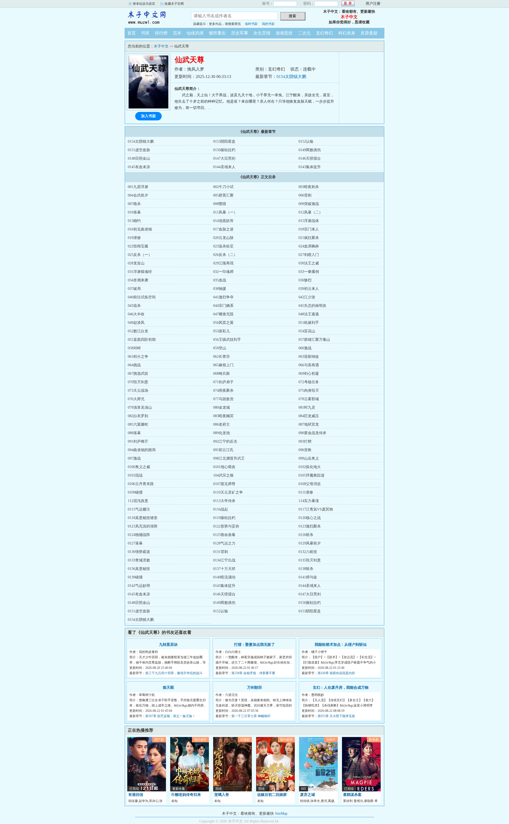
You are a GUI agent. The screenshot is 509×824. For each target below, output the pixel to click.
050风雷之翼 (223, 323)
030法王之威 (309, 263)
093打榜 (305, 441)
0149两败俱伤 (310, 150)
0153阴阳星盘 (224, 141)
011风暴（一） (225, 212)
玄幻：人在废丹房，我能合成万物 (340, 688)
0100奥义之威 (139, 467)
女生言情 (261, 33)
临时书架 (251, 24)
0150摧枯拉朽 (224, 150)
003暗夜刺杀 (309, 187)
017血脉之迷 (223, 229)
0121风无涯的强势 (142, 526)
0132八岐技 (308, 552)
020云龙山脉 (223, 238)
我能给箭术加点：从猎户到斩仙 (341, 645)
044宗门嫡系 (223, 306)
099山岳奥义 (309, 458)
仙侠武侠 (195, 33)
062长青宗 (221, 357)
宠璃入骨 (221, 795)
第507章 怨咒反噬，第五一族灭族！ (170, 716)
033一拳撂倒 (309, 272)
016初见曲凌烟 (140, 229)
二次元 (304, 33)
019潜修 (134, 238)
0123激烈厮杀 (310, 526)
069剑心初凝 (309, 374)
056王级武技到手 (227, 340)
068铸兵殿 (221, 374)
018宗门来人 (309, 229)
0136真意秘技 (139, 569)
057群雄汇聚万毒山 (314, 340)
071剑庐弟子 (223, 382)
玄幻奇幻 (324, 33)
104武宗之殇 (223, 475)
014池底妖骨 (223, 221)
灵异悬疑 (369, 33)
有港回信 (135, 795)
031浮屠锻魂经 (140, 272)
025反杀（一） (140, 255)
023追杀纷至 (223, 246)
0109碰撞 (135, 492)
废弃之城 (307, 795)
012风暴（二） (311, 212)
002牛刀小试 (223, 187)
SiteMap (281, 814)
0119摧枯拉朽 (224, 518)
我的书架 (268, 24)
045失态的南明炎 (312, 306)
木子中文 (154, 17)
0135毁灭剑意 (310, 560)
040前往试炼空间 (142, 297)
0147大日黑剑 (224, 158)
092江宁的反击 (225, 441)
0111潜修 (306, 492)
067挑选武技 (138, 374)
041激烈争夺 (223, 297)
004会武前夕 (138, 195)
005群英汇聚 (223, 195)
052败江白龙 (138, 331)
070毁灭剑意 (138, 382)
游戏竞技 (284, 33)
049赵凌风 (136, 323)
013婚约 (134, 221)
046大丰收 (136, 314)
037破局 (134, 289)
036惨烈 (305, 280)
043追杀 (134, 306)
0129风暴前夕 (310, 543)
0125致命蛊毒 (224, 535)
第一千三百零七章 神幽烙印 (250, 716)
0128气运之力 (224, 543)
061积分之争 (138, 357)
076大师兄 (136, 399)
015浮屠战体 (309, 221)
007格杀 (134, 204)
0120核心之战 (310, 518)
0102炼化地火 (310, 467)
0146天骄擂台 (310, 158)
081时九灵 (307, 407)
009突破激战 (309, 204)
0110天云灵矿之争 (228, 492)
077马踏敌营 (223, 399)
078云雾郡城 (309, 399)
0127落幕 (135, 543)
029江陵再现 (223, 263)
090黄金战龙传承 (312, 433)
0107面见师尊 (224, 484)
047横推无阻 (223, 314)
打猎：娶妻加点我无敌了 (254, 645)
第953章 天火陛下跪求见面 (336, 716)
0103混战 (135, 475)
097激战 (134, 458)
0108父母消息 (310, 484)
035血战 (219, 280)
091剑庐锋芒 (138, 441)
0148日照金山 (139, 158)
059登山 (219, 348)
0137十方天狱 (224, 569)
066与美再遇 (309, 365)
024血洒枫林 (309, 246)
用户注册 (373, 4)
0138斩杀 (306, 569)
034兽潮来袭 (138, 280)
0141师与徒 (308, 577)
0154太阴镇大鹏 (291, 76)
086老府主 (221, 424)
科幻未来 (346, 33)
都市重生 (217, 33)
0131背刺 (220, 552)
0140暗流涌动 (224, 577)
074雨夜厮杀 (223, 391)
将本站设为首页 (144, 4)
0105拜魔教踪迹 (311, 475)
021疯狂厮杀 (309, 238)
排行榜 (161, 33)
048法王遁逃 (309, 314)
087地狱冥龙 (309, 424)
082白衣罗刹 (138, 416)
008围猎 (219, 204)
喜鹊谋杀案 (352, 795)
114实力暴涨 (309, 501)
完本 (177, 33)
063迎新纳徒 (309, 357)
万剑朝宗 (254, 688)
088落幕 (134, 433)
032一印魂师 (223, 272)
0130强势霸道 (139, 552)
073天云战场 (138, 391)
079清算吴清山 (140, 407)
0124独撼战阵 (139, 535)
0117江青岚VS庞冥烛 (316, 509)
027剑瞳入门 (309, 255)
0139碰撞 (135, 577)
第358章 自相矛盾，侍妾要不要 (253, 673)
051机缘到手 (309, 323)
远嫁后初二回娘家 (272, 795)
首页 (131, 33)
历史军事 (239, 33)
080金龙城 (221, 407)
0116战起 (220, 509)
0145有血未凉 (139, 167)
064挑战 (134, 365)
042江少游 (307, 297)
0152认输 (306, 141)
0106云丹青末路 (141, 484)
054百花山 (307, 331)
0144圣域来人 (224, 167)
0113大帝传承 (224, 501)
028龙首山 (136, 263)
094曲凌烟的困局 (142, 450)
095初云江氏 (223, 450)
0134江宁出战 (224, 560)
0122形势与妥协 (226, 526)
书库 (145, 33)
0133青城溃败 (139, 560)
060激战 (305, 348)
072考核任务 (309, 382)
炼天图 (168, 688)
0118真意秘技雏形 (142, 518)
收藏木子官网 (174, 4)
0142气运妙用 (139, 586)
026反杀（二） (225, 255)
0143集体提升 (310, 167)
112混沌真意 (138, 501)
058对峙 (134, 348)
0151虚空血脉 (139, 150)
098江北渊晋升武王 (229, 458)
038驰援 (219, 289)
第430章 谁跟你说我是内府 (336, 673)
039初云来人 (309, 289)
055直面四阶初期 (142, 340)
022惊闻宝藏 (138, 246)
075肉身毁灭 (309, 391)
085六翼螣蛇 (138, 424)
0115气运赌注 (139, 509)
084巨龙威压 (309, 416)
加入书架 (148, 116)
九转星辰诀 (168, 645)
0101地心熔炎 (224, 467)
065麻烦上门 (223, 365)
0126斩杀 (306, 535)
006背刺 (305, 195)
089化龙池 (221, 433)
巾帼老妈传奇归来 (186, 795)
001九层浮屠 (138, 187)
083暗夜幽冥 (223, 416)
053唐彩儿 (221, 331)
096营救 (305, 450)
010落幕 (134, 212)
